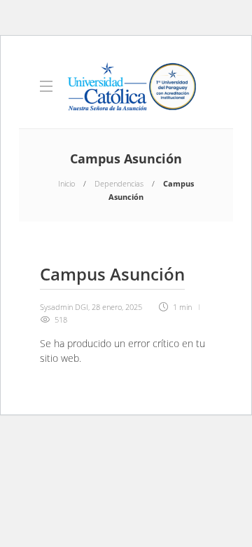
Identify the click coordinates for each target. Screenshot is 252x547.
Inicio (66, 183)
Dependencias (119, 183)
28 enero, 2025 (117, 307)
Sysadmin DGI (64, 307)
